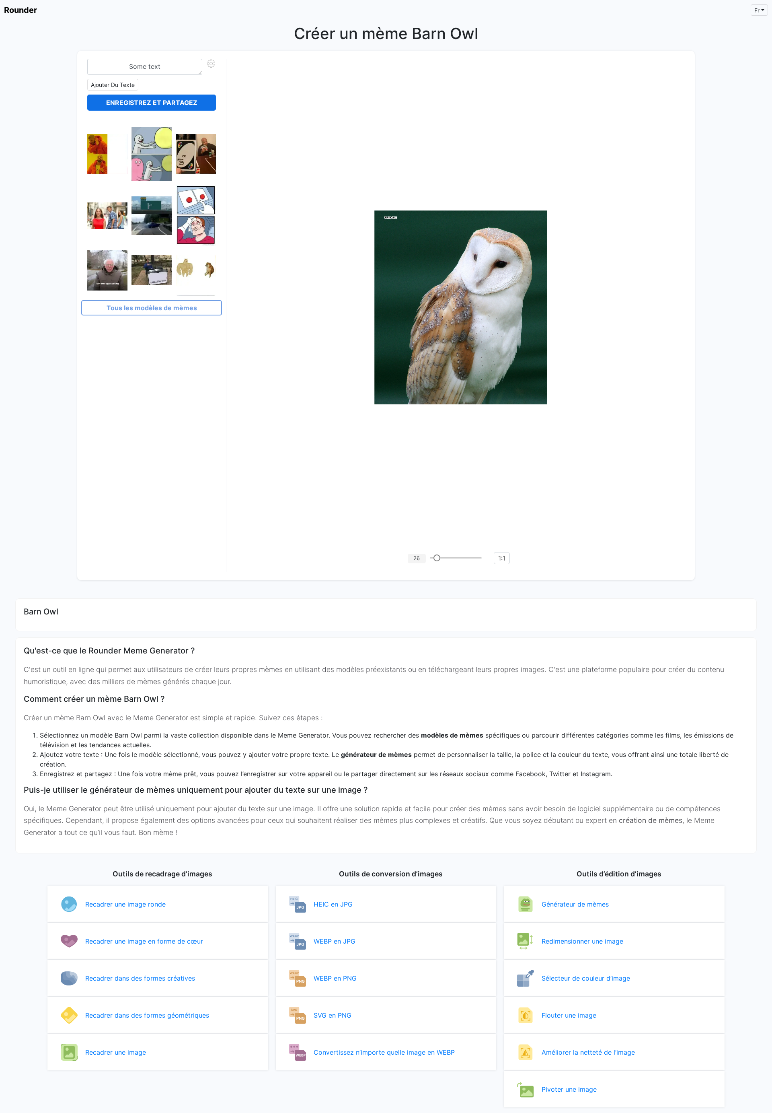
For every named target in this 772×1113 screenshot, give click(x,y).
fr (757, 10)
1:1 (501, 558)
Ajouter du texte (113, 84)
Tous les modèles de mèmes (152, 308)
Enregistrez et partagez (151, 103)
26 (416, 558)
